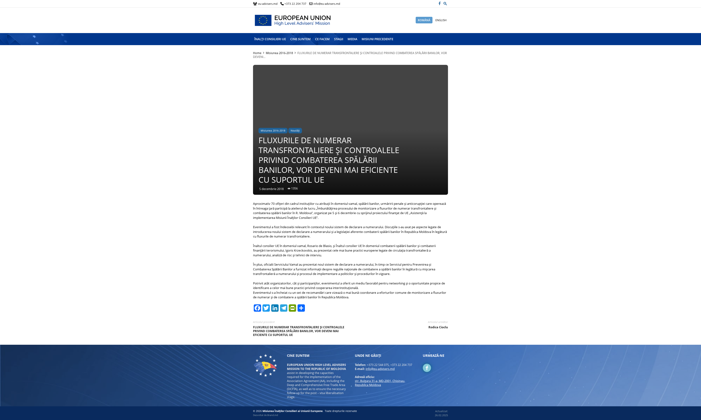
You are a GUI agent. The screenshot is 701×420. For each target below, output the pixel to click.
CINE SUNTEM (300, 39)
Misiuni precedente (377, 39)
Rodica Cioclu (438, 327)
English (441, 20)
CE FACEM (322, 39)
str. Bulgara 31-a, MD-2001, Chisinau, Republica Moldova (380, 383)
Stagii (338, 39)
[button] (445, 2)
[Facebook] (439, 3)
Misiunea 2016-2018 (279, 53)
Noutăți (295, 130)
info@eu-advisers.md (380, 369)
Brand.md (272, 415)
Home (257, 53)
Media (352, 39)
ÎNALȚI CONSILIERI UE (270, 39)
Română (424, 20)
